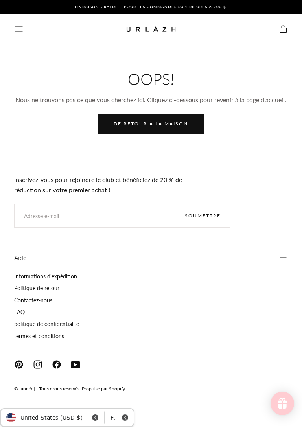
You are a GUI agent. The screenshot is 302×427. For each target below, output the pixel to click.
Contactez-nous (33, 300)
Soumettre (203, 216)
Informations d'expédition (45, 276)
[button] (19, 29)
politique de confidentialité (46, 323)
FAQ (19, 312)
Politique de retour (36, 288)
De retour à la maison (151, 124)
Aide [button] (20, 257)
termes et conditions (39, 336)
